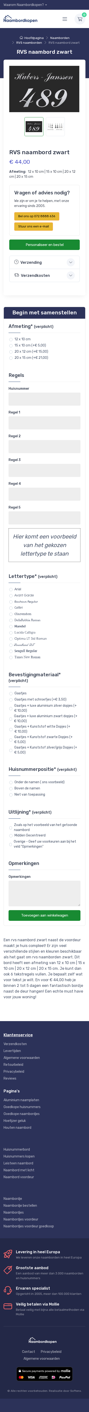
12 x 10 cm (22, 339)
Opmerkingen (20, 877)
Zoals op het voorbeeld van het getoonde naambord (45, 827)
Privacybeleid (14, 1072)
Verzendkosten (15, 1044)
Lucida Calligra (24, 632)
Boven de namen (27, 788)
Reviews (10, 1078)
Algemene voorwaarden (22, 1058)
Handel (20, 626)
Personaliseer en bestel (45, 245)
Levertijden (12, 1051)
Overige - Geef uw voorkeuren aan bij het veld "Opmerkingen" (45, 844)
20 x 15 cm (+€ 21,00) (31, 358)
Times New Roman (27, 657)
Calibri (18, 608)
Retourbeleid (13, 1065)
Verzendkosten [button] (35, 275)
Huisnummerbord (17, 1150)
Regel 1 (14, 412)
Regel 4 (15, 484)
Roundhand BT (24, 645)
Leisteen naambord (18, 1163)
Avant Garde (24, 595)
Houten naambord (17, 1128)
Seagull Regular (25, 651)
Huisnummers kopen (19, 1156)
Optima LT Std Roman (30, 639)
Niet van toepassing (29, 794)
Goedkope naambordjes (22, 1114)
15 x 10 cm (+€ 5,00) (30, 345)
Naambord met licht (19, 1170)
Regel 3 (15, 460)
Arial (17, 589)
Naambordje (13, 1199)
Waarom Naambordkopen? (24, 5)
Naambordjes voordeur (21, 1219)
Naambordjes (14, 1212)
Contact (28, 1352)
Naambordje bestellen (20, 1206)
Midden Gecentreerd (30, 835)
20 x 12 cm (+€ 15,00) (31, 352)
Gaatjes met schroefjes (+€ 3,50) (40, 699)
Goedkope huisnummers (22, 1107)
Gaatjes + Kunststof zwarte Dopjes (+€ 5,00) (43, 739)
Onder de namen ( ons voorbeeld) (39, 782)
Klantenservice (18, 1035)
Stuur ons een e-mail (33, 226)
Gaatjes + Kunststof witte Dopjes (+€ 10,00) (42, 729)
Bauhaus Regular (26, 602)
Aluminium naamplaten (21, 1100)
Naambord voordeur (19, 1177)
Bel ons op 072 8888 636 (36, 216)
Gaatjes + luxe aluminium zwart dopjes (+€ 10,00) (45, 718)
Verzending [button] (31, 262)
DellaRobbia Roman (27, 620)
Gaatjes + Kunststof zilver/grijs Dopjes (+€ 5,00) (45, 749)
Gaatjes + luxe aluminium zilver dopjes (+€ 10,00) (45, 708)
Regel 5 (14, 507)
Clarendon (22, 614)
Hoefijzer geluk (15, 1121)
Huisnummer (19, 389)
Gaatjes (20, 693)
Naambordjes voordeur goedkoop (29, 1226)
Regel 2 (15, 436)
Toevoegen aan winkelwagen (44, 915)
